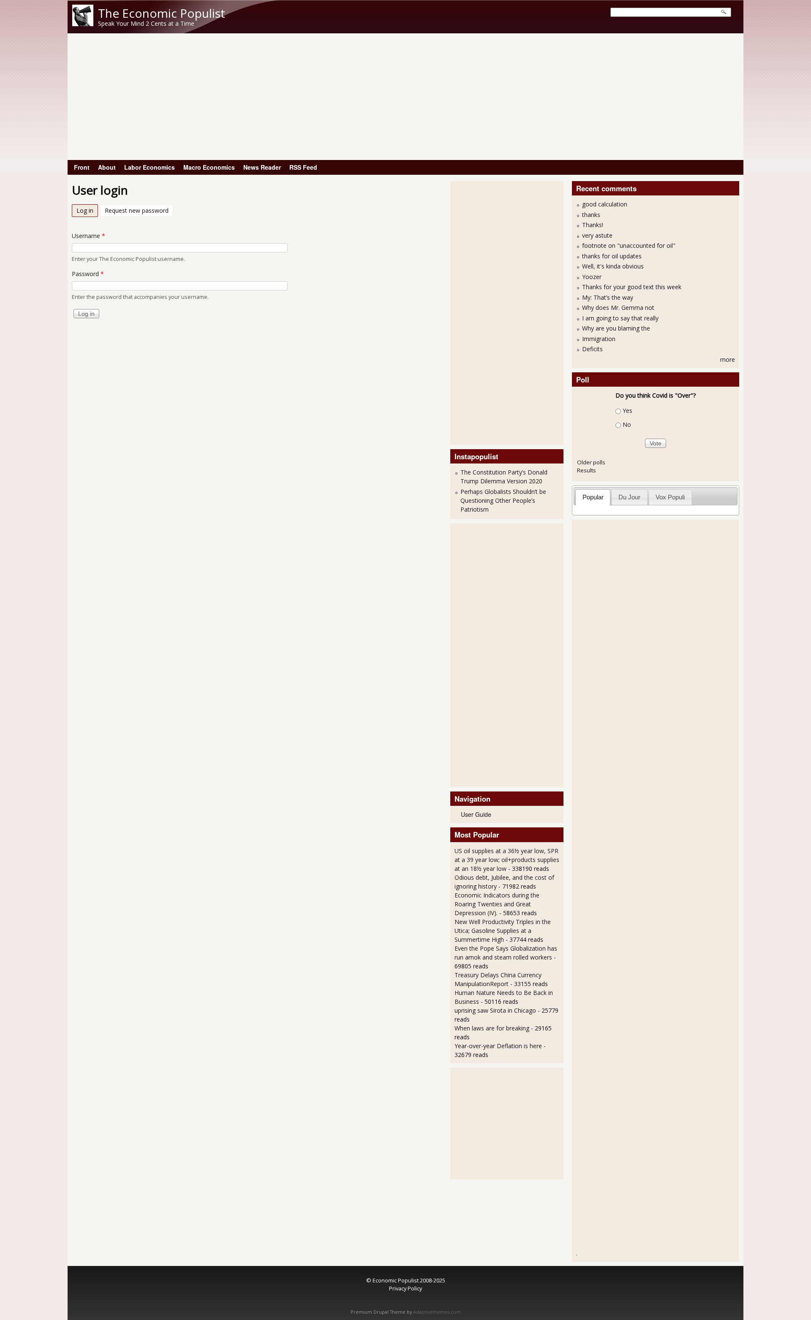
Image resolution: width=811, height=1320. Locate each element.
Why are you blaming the (616, 328)
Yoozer (591, 277)
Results (586, 470)
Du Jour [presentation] (629, 497)
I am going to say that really (620, 318)
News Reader (262, 167)
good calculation (604, 204)
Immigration (598, 339)
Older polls (591, 462)
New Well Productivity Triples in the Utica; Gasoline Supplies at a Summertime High (502, 930)
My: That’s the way (607, 297)
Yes (627, 411)
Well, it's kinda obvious (613, 266)
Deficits (592, 349)
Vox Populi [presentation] (670, 497)
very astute (597, 235)
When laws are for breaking (491, 1028)
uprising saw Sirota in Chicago (495, 1010)
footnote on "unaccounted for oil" (628, 245)
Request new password (137, 210)
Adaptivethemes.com (437, 1312)
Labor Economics (149, 167)
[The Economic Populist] (82, 24)
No (627, 424)
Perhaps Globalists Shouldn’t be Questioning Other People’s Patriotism (503, 500)
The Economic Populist (161, 13)
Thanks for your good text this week (631, 287)
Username (88, 236)
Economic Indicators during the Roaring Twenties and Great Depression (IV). (496, 904)
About (107, 167)
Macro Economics (209, 167)
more (727, 359)
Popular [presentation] (593, 497)
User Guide (476, 814)
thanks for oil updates (612, 256)
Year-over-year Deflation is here (498, 1046)
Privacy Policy (405, 1288)
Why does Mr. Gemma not (618, 308)
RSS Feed (303, 167)
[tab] (592, 497)
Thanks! (592, 225)
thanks (591, 215)
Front (82, 167)
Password (88, 274)
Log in (87, 210)
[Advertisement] (405, 97)
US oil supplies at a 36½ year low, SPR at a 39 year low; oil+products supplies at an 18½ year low (506, 860)
